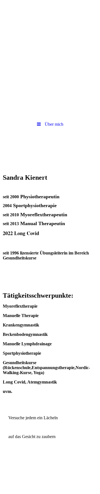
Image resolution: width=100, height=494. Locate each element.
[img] (50, 15)
